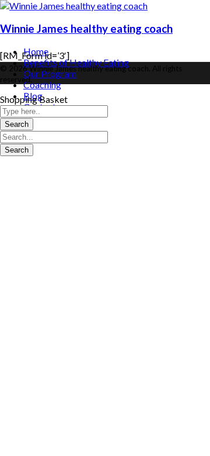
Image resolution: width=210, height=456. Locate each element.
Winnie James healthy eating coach (86, 28)
